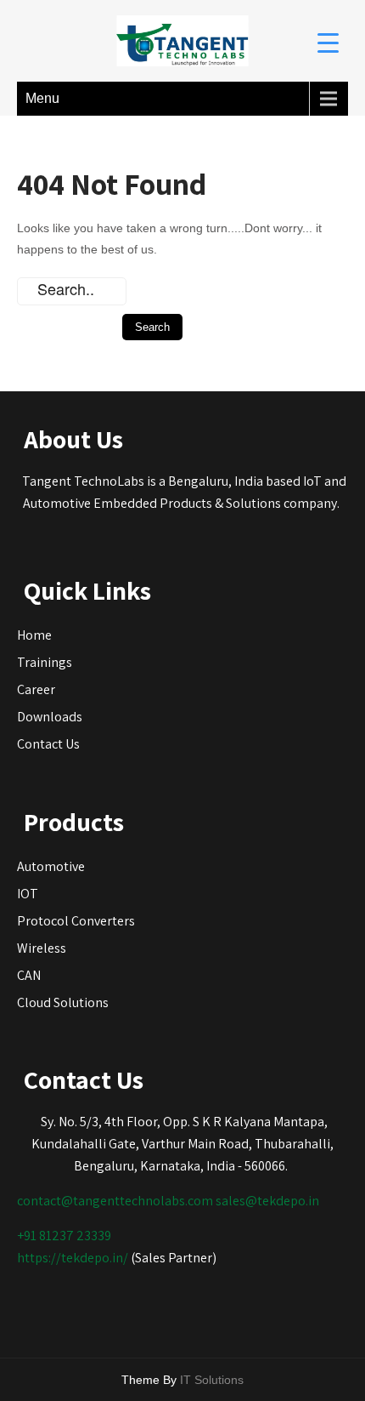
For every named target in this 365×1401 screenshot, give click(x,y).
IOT (27, 894)
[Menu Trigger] (328, 42)
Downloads (49, 717)
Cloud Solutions (63, 1002)
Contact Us (48, 744)
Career (36, 689)
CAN (29, 975)
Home (34, 635)
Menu (42, 98)
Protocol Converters (76, 921)
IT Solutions (212, 1380)
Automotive (51, 866)
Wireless (41, 948)
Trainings (44, 662)
